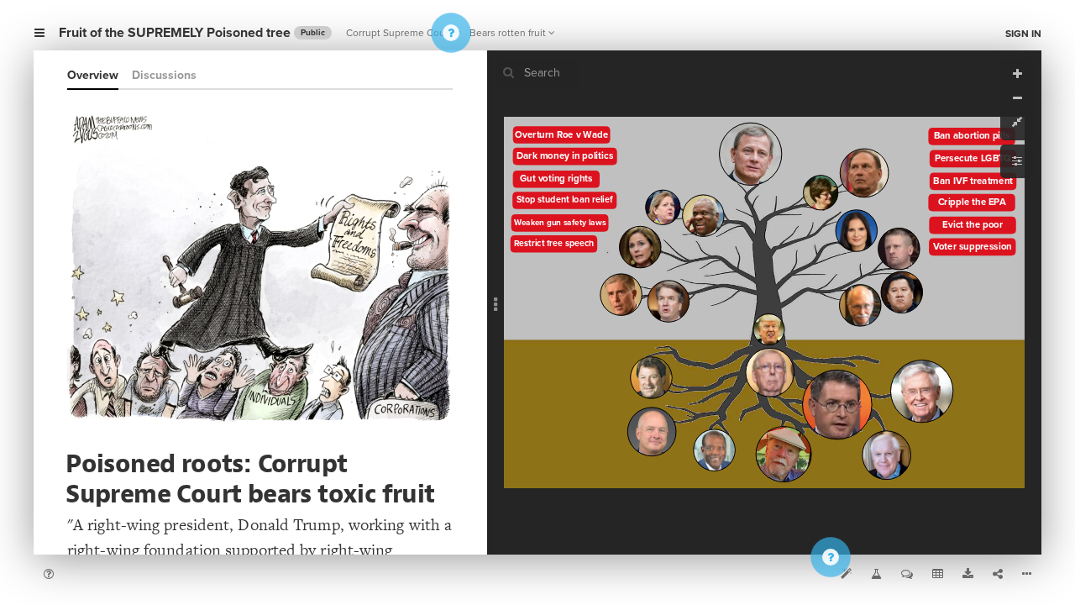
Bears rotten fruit (507, 33)
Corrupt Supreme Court (399, 33)
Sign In (1023, 33)
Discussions (164, 75)
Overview (92, 75)
